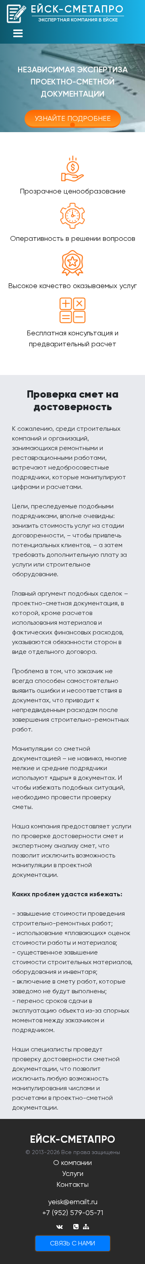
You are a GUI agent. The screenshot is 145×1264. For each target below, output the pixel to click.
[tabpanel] (72, 81)
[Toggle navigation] (17, 34)
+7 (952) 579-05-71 (72, 1212)
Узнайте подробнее (73, 118)
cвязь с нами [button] (72, 1243)
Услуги (72, 1173)
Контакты (72, 1184)
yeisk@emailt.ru (72, 1201)
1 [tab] (72, 124)
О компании (72, 1162)
